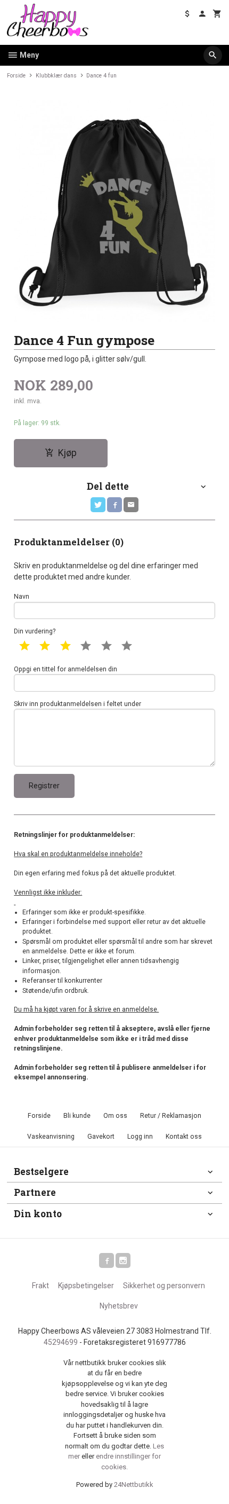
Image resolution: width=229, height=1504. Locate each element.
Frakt (40, 1285)
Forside (16, 75)
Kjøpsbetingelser (86, 1285)
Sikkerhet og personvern (164, 1285)
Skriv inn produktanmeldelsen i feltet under (77, 704)
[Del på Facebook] (114, 504)
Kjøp (67, 453)
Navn (21, 596)
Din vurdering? (34, 631)
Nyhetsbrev (119, 1306)
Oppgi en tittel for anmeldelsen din (65, 669)
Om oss (115, 1115)
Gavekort (100, 1136)
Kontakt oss (184, 1136)
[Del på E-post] (131, 504)
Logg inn (140, 1136)
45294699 (61, 1342)
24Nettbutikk (133, 1484)
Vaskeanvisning (51, 1136)
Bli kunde (77, 1115)
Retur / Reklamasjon (170, 1115)
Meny (28, 55)
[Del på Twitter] (98, 504)
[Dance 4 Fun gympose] (114, 211)
